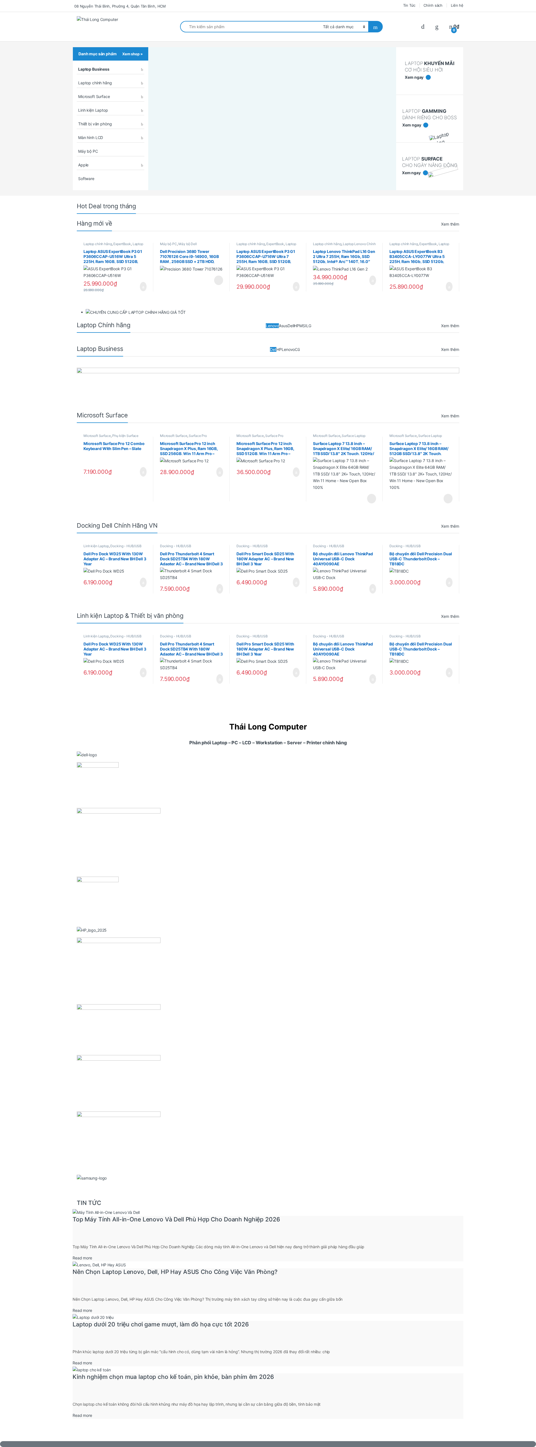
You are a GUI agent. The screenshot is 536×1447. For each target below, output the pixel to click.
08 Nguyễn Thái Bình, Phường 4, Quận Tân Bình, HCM (120, 6)
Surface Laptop (353, 436)
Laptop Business (93, 69)
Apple (83, 164)
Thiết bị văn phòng (95, 123)
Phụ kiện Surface (125, 436)
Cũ (297, 349)
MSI (302, 325)
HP (296, 325)
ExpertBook (122, 244)
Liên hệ (457, 5)
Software (86, 178)
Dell (291, 325)
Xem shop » (132, 54)
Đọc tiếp (218, 280)
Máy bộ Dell (187, 244)
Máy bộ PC (88, 151)
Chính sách (432, 5)
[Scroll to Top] (268, 1444)
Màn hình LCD (90, 137)
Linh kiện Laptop (93, 110)
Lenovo (272, 325)
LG (308, 325)
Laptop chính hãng (95, 82)
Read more (82, 1257)
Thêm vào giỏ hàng (142, 286)
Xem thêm (450, 224)
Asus (283, 325)
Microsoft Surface (94, 96)
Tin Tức (409, 5)
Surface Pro (198, 436)
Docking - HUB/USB (126, 546)
